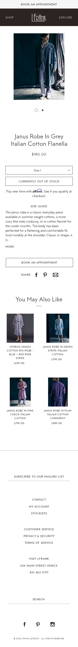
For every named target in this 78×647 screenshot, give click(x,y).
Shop (10, 17)
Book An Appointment (39, 4)
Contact (39, 500)
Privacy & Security (39, 536)
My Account (39, 507)
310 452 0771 (39, 572)
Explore (65, 17)
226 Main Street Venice (39, 566)
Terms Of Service (39, 543)
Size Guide (39, 206)
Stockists (39, 513)
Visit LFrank (39, 559)
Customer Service (39, 529)
